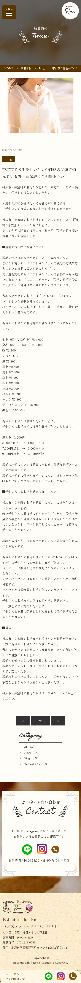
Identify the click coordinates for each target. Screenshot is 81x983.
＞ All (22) (26, 746)
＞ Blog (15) (28, 758)
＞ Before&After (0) (33, 764)
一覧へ (40, 721)
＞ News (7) (28, 752)
